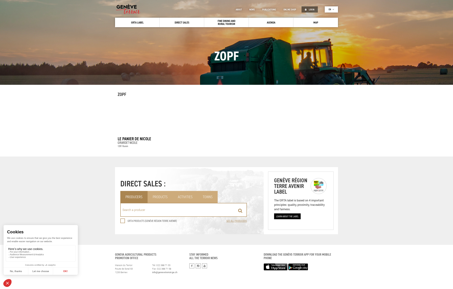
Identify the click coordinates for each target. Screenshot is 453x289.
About (239, 9)
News (252, 9)
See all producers (236, 221)
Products (160, 196)
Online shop (289, 9)
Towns (208, 196)
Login (311, 9)
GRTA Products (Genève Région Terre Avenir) (152, 221)
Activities (185, 196)
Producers (133, 196)
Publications (269, 9)
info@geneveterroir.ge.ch (164, 272)
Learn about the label (287, 216)
